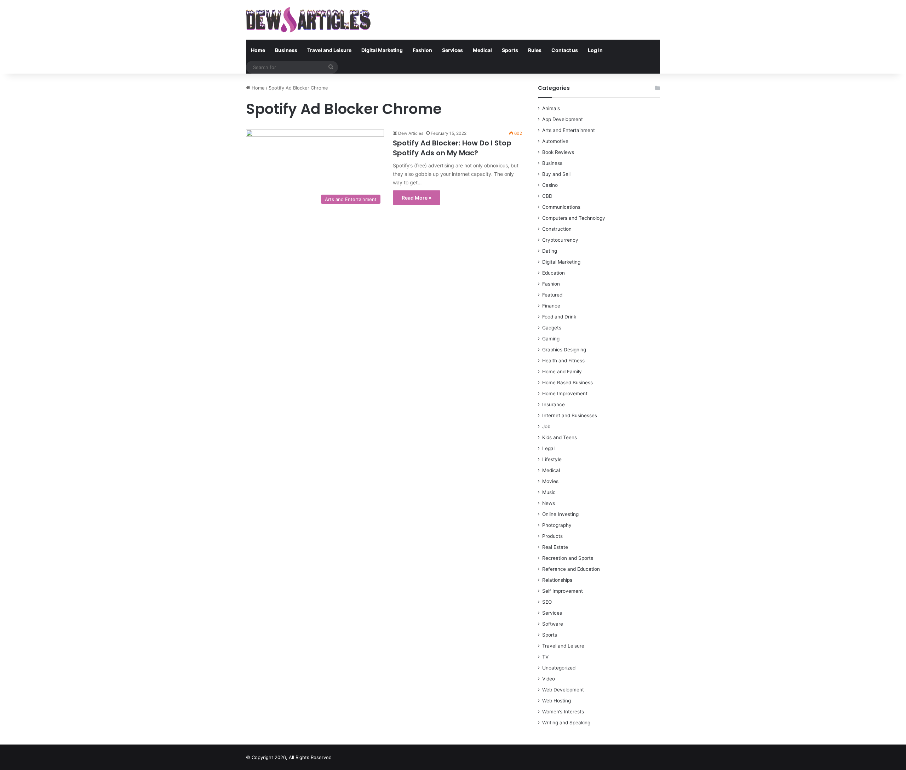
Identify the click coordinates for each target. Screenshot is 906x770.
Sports (510, 50)
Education (553, 273)
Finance (551, 306)
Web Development (563, 690)
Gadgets (551, 328)
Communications (561, 207)
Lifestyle (552, 459)
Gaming (551, 338)
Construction (557, 229)
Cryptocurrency (560, 240)
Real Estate (555, 547)
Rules (534, 50)
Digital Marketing (382, 50)
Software (552, 624)
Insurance (553, 404)
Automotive (555, 141)
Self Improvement (562, 591)
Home (258, 50)
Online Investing (560, 514)
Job (546, 426)
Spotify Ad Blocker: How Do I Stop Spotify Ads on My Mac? (452, 148)
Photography (557, 525)
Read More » (416, 198)
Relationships (557, 580)
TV (545, 657)
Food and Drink (559, 317)
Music (549, 492)
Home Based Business (567, 382)
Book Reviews (558, 152)
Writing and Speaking (566, 722)
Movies (550, 481)
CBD (547, 196)
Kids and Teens (559, 437)
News (548, 503)
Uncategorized (558, 668)
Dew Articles (410, 133)
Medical (482, 50)
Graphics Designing (564, 349)
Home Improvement (564, 393)
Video (548, 679)
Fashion (422, 50)
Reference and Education (571, 569)
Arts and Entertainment (568, 130)
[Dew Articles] (308, 20)
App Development (562, 119)
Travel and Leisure (329, 50)
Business (286, 50)
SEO (547, 602)
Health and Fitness (563, 360)
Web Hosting (556, 700)
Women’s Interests (563, 711)
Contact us (564, 50)
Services (452, 50)
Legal (548, 448)
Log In (595, 50)
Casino (550, 185)
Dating (549, 251)
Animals (551, 108)
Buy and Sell (556, 174)
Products (552, 536)
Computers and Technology (573, 218)
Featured (552, 295)
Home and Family (562, 371)
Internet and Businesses (569, 415)
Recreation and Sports (567, 558)
